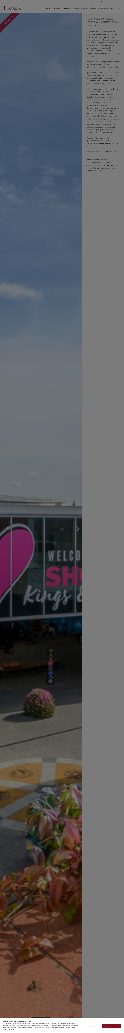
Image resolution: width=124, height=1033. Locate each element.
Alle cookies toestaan (111, 1026)
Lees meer (11, 1029)
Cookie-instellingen (92, 1026)
